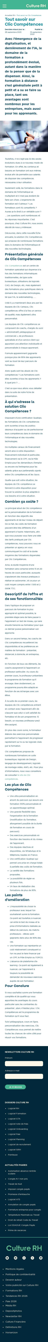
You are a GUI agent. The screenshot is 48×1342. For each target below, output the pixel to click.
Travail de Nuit (15, 1184)
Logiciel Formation (17, 1113)
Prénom (8, 1058)
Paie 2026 (11, 1301)
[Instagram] (24, 1258)
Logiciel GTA (14, 1118)
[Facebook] (15, 1258)
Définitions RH (13, 1327)
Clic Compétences (13, 265)
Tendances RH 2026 (17, 1296)
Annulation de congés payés (22, 1204)
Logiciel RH (13, 1108)
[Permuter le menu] (5, 6)
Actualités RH (10, 15)
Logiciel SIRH (14, 1149)
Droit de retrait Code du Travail (23, 1220)
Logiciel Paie (14, 1134)
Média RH (11, 1305)
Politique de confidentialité (20, 1274)
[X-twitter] (32, 1258)
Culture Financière (16, 1321)
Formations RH (14, 1290)
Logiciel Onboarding (18, 1129)
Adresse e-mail (12, 1070)
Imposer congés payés (19, 1189)
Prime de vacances (17, 1230)
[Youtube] (7, 1258)
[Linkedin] (40, 1258)
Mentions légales (15, 1269)
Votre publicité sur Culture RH (22, 1285)
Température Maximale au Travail (23, 1215)
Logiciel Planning (16, 1139)
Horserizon (12, 1332)
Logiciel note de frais (18, 1124)
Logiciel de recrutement (19, 1144)
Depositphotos (14, 1311)
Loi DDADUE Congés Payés (21, 1225)
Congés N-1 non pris (18, 1179)
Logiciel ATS (14, 1199)
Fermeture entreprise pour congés (24, 1209)
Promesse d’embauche (19, 1194)
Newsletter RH (14, 1316)
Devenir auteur (14, 1279)
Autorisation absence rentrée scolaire (22, 1172)
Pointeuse (12, 1155)
